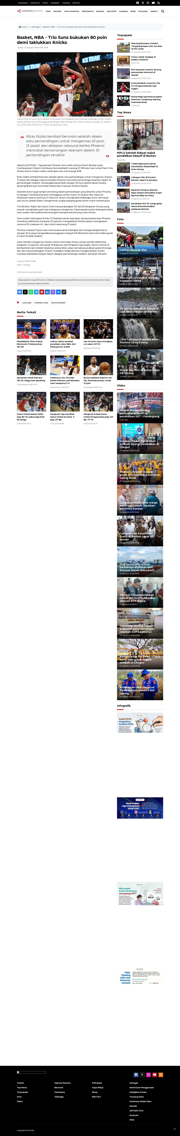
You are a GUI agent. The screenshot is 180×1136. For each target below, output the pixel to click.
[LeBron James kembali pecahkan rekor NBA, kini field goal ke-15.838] (65, 328)
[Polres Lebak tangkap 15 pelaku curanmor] (123, 61)
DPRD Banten (88, 11)
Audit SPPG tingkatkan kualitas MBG (135, 789)
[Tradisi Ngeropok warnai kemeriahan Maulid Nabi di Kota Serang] (123, 167)
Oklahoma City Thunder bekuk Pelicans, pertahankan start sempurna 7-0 (65, 380)
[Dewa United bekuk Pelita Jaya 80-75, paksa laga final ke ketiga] (31, 401)
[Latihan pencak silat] (140, 241)
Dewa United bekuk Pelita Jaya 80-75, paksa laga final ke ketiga (30, 417)
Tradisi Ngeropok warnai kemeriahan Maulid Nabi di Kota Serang (144, 166)
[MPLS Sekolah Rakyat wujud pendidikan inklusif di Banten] (140, 134)
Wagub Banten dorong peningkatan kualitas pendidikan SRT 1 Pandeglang (139, 413)
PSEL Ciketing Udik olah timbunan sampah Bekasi (136, 1043)
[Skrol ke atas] (174, 1129)
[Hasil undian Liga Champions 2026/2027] (140, 839)
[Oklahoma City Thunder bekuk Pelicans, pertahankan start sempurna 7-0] (65, 365)
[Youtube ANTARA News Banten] (153, 3)
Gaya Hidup (111, 11)
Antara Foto (35, 3)
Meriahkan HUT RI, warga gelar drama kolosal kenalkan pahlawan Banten (146, 206)
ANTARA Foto (136, 1110)
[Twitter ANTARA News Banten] (143, 3)
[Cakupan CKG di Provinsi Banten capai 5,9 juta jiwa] (123, 181)
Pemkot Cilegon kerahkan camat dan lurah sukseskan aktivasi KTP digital (138, 598)
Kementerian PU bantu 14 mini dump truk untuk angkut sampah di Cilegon (140, 659)
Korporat (134, 1115)
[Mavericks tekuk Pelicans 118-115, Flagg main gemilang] (31, 365)
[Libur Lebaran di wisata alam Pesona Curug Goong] (140, 333)
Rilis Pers (76, 3)
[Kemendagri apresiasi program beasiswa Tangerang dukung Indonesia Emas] (123, 100)
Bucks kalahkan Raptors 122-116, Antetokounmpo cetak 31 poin (98, 380)
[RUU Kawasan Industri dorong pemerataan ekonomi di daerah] (123, 73)
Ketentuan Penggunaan (142, 1087)
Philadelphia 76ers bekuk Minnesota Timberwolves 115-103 (29, 344)
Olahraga (123, 11)
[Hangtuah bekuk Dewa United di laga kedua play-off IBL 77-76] (98, 401)
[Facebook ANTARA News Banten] (137, 3)
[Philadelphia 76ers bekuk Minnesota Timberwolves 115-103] (31, 328)
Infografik (124, 705)
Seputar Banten (71, 11)
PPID (132, 1120)
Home (48, 11)
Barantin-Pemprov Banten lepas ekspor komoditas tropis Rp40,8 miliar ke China (146, 193)
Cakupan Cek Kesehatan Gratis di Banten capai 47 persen (136, 536)
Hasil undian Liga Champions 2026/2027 (139, 874)
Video (121, 385)
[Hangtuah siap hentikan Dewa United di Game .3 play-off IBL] (65, 401)
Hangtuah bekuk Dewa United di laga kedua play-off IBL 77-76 (98, 417)
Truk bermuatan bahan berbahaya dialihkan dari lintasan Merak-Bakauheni (137, 567)
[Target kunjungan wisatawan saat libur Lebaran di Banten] (140, 303)
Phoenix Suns (41, 303)
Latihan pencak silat (133, 250)
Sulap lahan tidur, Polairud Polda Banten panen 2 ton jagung (137, 690)
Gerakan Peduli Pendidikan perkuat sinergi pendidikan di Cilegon (139, 444)
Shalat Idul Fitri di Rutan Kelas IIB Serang (140, 372)
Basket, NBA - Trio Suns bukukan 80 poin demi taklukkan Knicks (74, 27)
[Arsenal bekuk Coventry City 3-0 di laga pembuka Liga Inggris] (123, 87)
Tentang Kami (137, 1097)
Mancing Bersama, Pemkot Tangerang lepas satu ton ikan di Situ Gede (146, 46)
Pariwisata (59, 1092)
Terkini (45, 3)
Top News (66, 3)
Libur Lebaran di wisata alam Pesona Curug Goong (139, 341)
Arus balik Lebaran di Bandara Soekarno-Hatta (139, 279)
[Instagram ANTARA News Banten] (148, 3)
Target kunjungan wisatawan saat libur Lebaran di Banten (139, 310)
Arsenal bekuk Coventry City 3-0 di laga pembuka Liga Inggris (145, 86)
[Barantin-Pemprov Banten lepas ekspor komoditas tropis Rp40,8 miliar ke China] (123, 193)
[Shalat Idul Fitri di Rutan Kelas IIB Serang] (140, 364)
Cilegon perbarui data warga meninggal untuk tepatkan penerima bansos (138, 505)
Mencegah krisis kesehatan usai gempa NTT (138, 958)
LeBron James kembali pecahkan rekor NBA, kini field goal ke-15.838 (63, 344)
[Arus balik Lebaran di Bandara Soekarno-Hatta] (140, 272)
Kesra (133, 11)
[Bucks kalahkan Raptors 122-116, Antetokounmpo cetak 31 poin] (98, 365)
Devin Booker (58, 303)
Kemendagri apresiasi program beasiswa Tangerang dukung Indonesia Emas (146, 99)
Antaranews (23, 3)
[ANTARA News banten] (30, 11)
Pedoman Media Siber (141, 1101)
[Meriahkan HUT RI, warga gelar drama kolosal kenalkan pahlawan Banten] (123, 207)
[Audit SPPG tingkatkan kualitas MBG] (140, 755)
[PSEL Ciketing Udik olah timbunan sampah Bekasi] (140, 1008)
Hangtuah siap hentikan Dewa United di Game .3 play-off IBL (62, 417)
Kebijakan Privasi (138, 1092)
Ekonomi (100, 11)
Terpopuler (55, 3)
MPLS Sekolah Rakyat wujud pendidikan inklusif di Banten (136, 154)
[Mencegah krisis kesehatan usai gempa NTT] (140, 924)
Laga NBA (26, 303)
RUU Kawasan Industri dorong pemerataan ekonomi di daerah (146, 72)
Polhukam (143, 11)
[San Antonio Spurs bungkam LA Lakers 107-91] (98, 328)
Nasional (57, 11)
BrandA (133, 1106)
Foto (120, 219)
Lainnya (153, 11)
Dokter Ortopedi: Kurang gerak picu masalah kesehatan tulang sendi (140, 474)
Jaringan (134, 1083)
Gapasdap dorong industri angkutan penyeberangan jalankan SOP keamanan (137, 628)
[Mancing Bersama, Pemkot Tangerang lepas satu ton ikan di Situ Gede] (123, 47)
